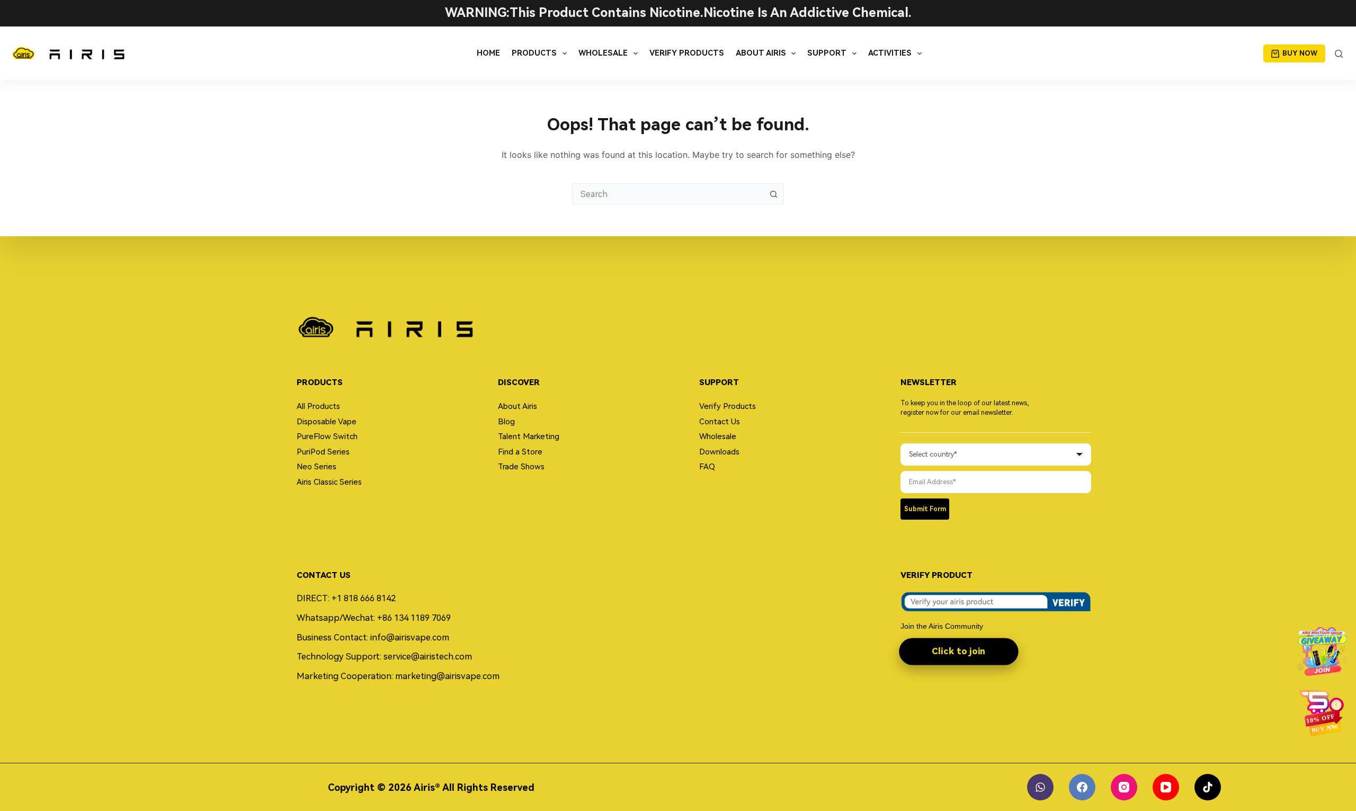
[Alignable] (1040, 787)
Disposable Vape (326, 421)
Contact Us (719, 421)
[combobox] (668, 193)
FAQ (707, 466)
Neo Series (316, 466)
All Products (318, 406)
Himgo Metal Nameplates (553, 789)
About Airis (761, 53)
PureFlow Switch (327, 436)
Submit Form (925, 509)
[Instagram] (1124, 787)
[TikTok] (1207, 787)
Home (488, 53)
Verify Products (686, 53)
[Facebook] (1082, 787)
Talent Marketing (528, 436)
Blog (506, 421)
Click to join (958, 651)
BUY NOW (1299, 53)
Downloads (719, 452)
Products (534, 53)
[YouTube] (1166, 787)
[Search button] (773, 194)
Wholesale (603, 53)
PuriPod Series (323, 452)
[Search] (1339, 54)
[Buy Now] (1322, 712)
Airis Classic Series (329, 482)
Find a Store (520, 452)
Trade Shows (521, 466)
